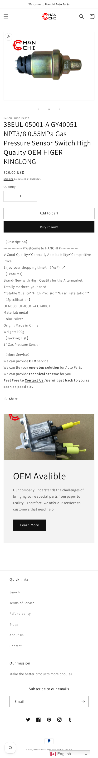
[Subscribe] (83, 701)
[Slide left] (38, 109)
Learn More (29, 525)
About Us (17, 635)
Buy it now (49, 227)
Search (15, 592)
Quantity (9, 187)
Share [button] (13, 398)
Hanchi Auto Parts (43, 749)
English (63, 754)
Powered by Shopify (62, 749)
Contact (16, 646)
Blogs (14, 624)
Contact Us (34, 380)
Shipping (9, 178)
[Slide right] (59, 109)
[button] (6, 16)
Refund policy (20, 613)
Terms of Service (22, 603)
